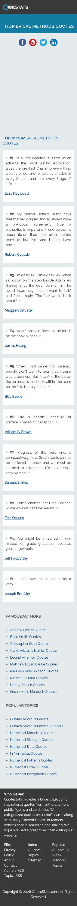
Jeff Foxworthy (16, 558)
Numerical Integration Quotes (33, 774)
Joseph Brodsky (17, 594)
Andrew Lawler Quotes (28, 630)
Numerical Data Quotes (28, 747)
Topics (33, 855)
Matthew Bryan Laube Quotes (34, 664)
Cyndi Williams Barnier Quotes (34, 651)
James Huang (15, 346)
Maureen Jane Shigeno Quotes (34, 671)
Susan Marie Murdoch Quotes (33, 692)
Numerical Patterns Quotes (31, 760)
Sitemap (34, 860)
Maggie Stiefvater (19, 310)
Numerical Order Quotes (29, 767)
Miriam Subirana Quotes (29, 678)
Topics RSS (13, 876)
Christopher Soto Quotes (29, 644)
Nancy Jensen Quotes (27, 685)
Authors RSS (14, 870)
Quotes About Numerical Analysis (36, 726)
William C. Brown (18, 432)
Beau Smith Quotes (25, 637)
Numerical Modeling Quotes (32, 733)
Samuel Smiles (16, 482)
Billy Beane (13, 396)
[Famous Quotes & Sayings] (15, 10)
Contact (10, 865)
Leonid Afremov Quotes (29, 657)
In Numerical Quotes (26, 753)
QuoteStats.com (45, 892)
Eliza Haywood (17, 193)
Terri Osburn (14, 518)
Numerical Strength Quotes (31, 740)
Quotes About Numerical (29, 719)
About (9, 860)
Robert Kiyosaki (17, 255)
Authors (34, 850)
